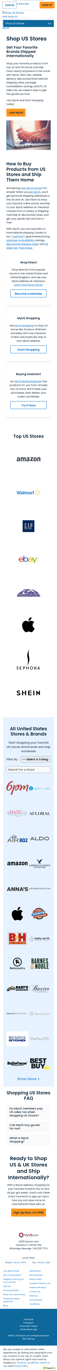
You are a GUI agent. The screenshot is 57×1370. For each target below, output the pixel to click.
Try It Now (28, 405)
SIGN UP (47, 5)
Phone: (16, 1262)
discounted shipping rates (22, 244)
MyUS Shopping (24, 325)
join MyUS (35, 192)
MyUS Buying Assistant (28, 381)
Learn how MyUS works (28, 285)
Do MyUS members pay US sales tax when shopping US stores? (26, 1111)
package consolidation (20, 240)
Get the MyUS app (28, 1329)
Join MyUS (16, 113)
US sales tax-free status (27, 246)
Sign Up (7, 1286)
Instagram (28, 1322)
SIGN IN (9, 5)
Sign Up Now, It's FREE (28, 1212)
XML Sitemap (28, 1338)
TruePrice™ (18, 236)
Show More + (28, 1078)
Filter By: (12, 759)
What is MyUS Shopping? (19, 1139)
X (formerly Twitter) (28, 1326)
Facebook (28, 1319)
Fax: (41, 1262)
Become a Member (28, 294)
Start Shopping (28, 350)
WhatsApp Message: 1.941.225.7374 (29, 1248)
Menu (51, 12)
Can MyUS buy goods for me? (25, 1126)
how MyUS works (31, 188)
